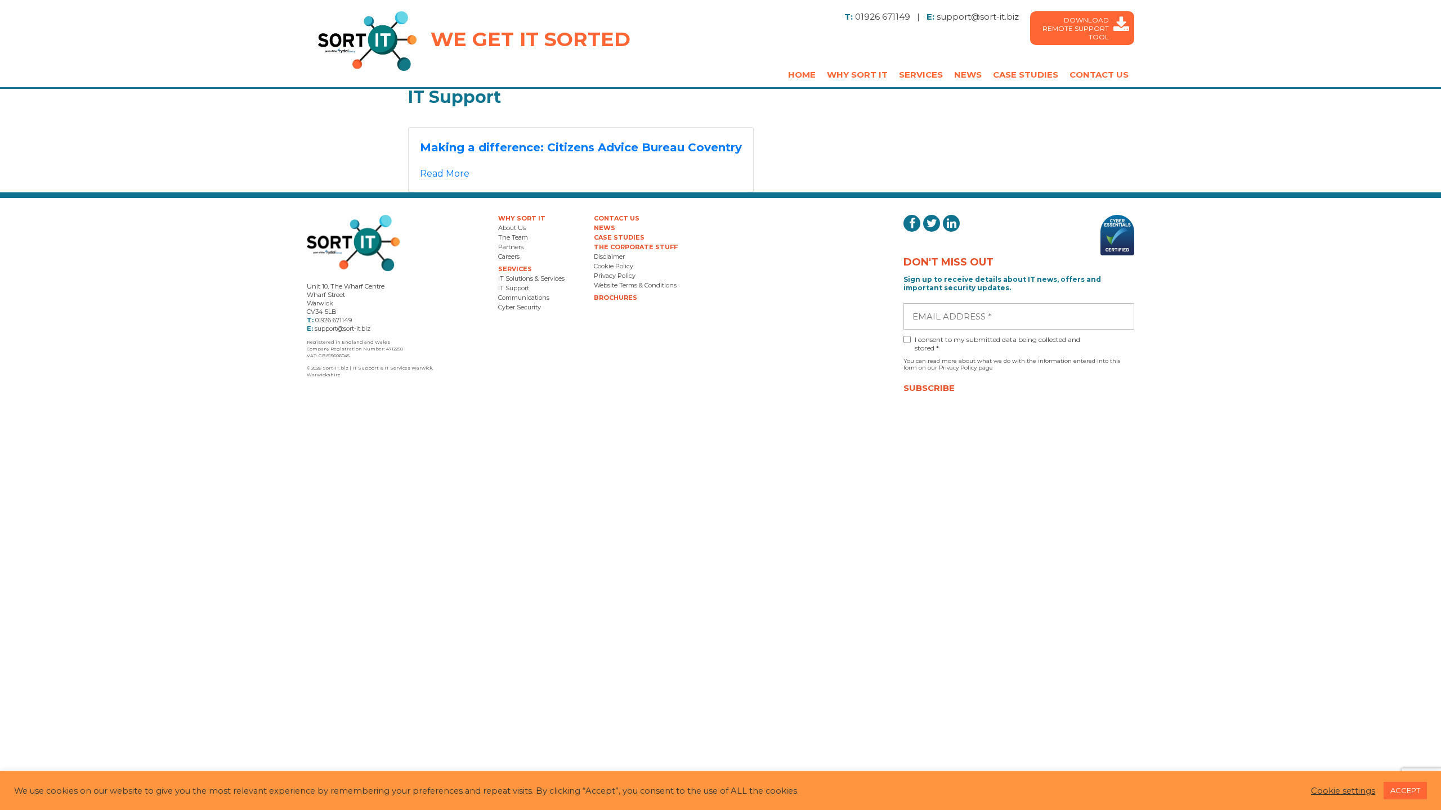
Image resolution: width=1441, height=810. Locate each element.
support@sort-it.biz (978, 16)
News (968, 74)
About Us (512, 228)
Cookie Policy (613, 266)
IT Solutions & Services (531, 278)
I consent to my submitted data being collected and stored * (997, 343)
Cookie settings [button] (1343, 791)
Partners (510, 247)
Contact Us (1099, 74)
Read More (444, 173)
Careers (509, 256)
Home (802, 74)
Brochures (615, 298)
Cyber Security (519, 307)
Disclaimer (609, 256)
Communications (523, 298)
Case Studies (1025, 74)
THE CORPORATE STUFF (636, 247)
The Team (513, 237)
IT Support (513, 288)
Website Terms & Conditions (635, 285)
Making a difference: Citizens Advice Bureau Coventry (581, 147)
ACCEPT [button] (1405, 790)
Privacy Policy (615, 276)
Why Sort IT (857, 74)
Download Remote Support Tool (1075, 28)
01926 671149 (882, 16)
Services (921, 74)
